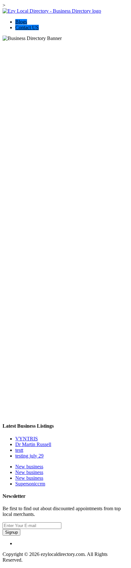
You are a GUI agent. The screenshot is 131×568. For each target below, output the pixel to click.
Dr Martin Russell (33, 444)
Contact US (27, 27)
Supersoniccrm (30, 483)
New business (29, 466)
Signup (11, 532)
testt (19, 450)
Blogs (21, 21)
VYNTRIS (26, 438)
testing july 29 (29, 455)
